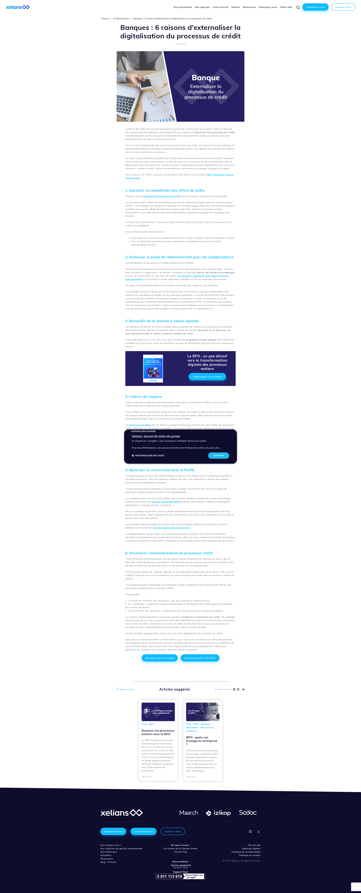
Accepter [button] (218, 455)
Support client (173, 831)
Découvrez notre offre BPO (200, 658)
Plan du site (254, 845)
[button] (148, 455)
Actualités (105, 855)
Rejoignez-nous (113, 831)
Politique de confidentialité (246, 852)
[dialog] (180, 446)
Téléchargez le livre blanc (207, 376)
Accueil (105, 18)
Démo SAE (286, 7)
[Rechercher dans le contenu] (298, 7)
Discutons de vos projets (159, 658)
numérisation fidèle (140, 425)
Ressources (106, 858)
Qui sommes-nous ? (111, 845)
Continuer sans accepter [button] (143, 431)
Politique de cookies (250, 855)
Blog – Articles (108, 862)
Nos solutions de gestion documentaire (121, 848)
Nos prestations (183, 7)
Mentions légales (251, 848)
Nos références (108, 852)
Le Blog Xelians (121, 18)
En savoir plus (212, 447)
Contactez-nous (143, 831)
